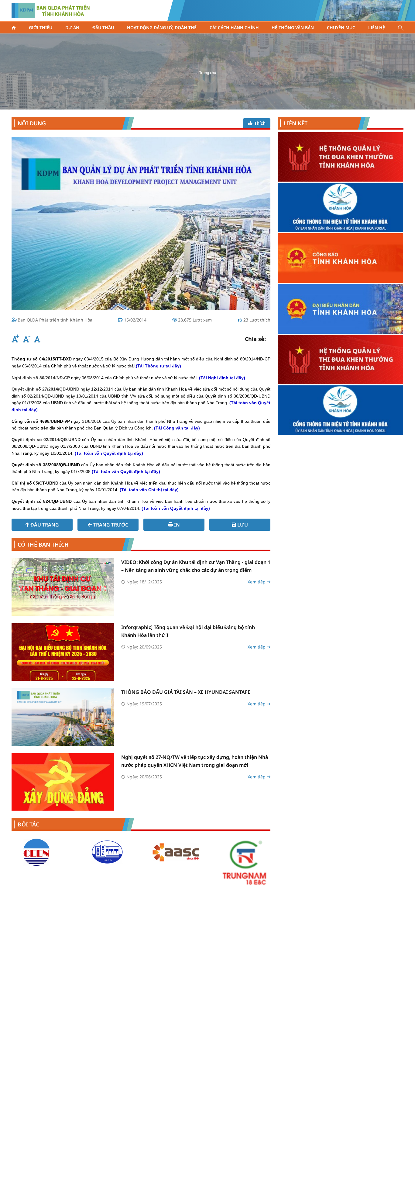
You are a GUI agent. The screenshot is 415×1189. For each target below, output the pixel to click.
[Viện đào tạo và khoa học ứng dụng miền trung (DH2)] (37, 852)
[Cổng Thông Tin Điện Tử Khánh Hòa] (340, 309)
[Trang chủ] (14, 28)
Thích (260, 123)
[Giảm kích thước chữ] (26, 339)
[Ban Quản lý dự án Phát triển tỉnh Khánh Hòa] (51, 10)
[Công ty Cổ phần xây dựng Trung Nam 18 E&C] (175, 862)
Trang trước (110, 524)
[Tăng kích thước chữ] (15, 339)
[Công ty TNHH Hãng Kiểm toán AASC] (106, 852)
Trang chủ (207, 72)
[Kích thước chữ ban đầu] (37, 339)
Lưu (242, 524)
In (177, 524)
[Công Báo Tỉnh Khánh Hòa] (340, 157)
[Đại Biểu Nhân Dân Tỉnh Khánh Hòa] (340, 208)
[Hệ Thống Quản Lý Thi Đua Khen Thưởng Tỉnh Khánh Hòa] (340, 258)
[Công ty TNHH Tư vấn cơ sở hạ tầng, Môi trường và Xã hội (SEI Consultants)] (245, 852)
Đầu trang (44, 524)
